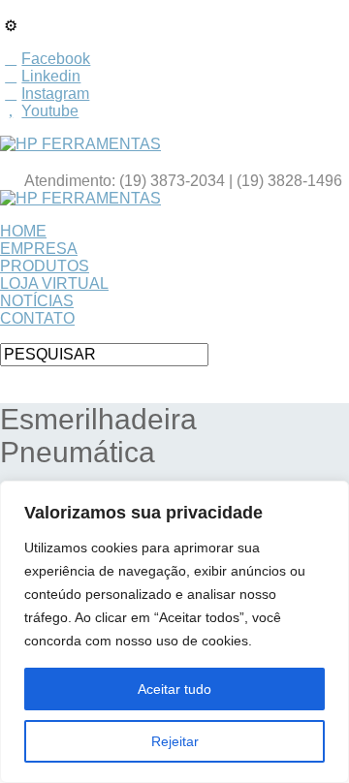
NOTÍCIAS (37, 301)
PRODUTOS (44, 266)
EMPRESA (39, 248)
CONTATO (37, 318)
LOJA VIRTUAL (54, 283)
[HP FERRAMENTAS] (80, 144)
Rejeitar (175, 741)
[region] (174, 632)
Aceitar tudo (174, 689)
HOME (23, 231)
